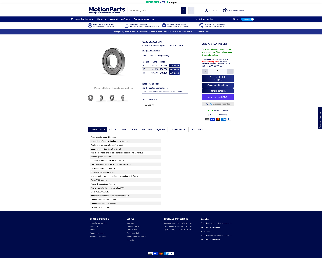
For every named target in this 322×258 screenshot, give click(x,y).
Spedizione (146, 129)
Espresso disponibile (221, 104)
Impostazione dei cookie (136, 236)
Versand (114, 19)
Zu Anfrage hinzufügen (217, 85)
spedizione (94, 226)
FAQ (200, 129)
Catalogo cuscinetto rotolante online (178, 223)
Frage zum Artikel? (151, 50)
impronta (130, 240)
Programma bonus (97, 233)
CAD (192, 129)
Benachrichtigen (218, 91)
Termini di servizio (134, 226)
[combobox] (154, 10)
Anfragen (125, 19)
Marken (100, 19)
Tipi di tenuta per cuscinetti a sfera (177, 230)
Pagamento (160, 129)
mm (191, 10)
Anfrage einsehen (320, 118)
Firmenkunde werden (143, 19)
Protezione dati (133, 233)
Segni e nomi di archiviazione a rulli (178, 226)
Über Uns (130, 223)
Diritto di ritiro (132, 230)
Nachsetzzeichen (178, 129)
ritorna (92, 230)
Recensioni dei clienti (98, 236)
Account (213, 10)
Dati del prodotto (97, 129)
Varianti (133, 129)
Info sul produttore (117, 129)
